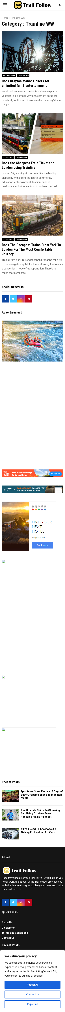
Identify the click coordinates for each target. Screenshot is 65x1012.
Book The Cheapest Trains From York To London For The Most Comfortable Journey (31, 249)
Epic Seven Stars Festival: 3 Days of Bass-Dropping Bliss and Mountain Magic (42, 794)
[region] (32, 981)
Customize (32, 994)
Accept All (32, 984)
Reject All (32, 1004)
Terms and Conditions (15, 932)
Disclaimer (8, 927)
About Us (7, 922)
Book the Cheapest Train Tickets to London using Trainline (28, 165)
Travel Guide (8, 158)
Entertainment (9, 76)
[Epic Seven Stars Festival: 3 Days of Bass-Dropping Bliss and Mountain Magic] (10, 796)
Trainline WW (23, 76)
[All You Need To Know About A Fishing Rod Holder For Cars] (10, 833)
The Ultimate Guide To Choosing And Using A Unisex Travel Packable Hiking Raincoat (40, 813)
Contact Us (8, 937)
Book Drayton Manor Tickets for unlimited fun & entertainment (25, 83)
